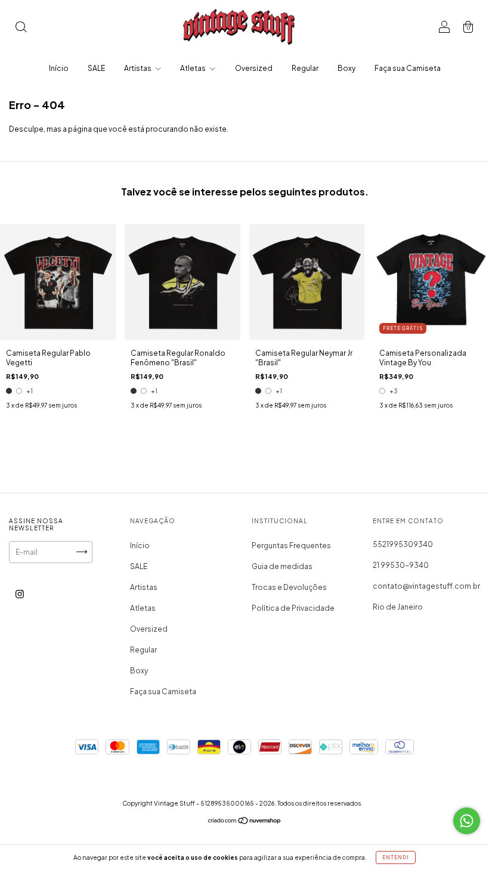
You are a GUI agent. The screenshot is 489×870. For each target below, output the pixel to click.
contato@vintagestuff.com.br (426, 586)
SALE (96, 68)
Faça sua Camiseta (408, 68)
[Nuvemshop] (245, 822)
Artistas (138, 68)
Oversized (254, 68)
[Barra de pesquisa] (21, 28)
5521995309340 (403, 544)
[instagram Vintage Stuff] (19, 593)
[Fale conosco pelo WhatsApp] (466, 820)
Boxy (346, 68)
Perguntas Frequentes (291, 545)
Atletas (193, 68)
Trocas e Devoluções (289, 587)
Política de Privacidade (293, 608)
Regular (305, 68)
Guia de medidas (282, 566)
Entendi (395, 857)
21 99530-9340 (401, 565)
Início (59, 68)
